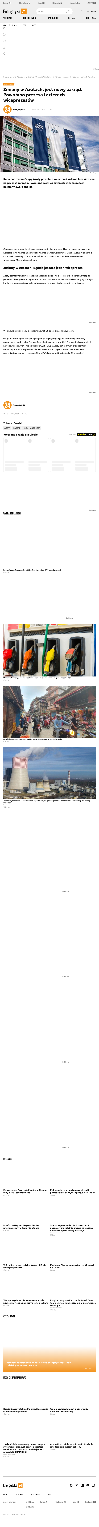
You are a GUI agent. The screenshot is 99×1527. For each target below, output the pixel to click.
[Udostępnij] (4, 53)
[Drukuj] (4, 40)
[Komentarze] (4, 34)
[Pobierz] (4, 47)
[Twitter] (76, 1485)
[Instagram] (93, 1485)
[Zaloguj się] (81, 11)
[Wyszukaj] (67, 11)
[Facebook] (71, 1485)
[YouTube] (87, 1485)
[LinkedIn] (82, 1485)
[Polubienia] (4, 27)
